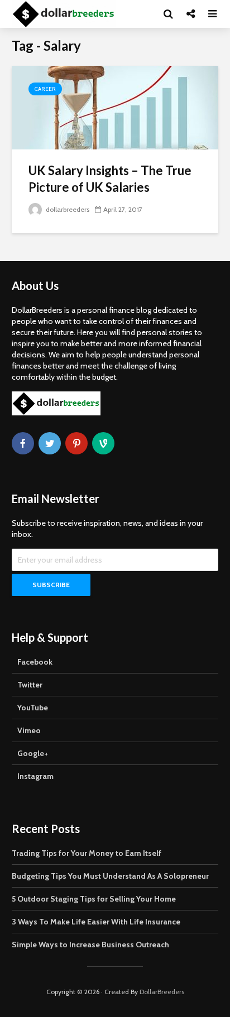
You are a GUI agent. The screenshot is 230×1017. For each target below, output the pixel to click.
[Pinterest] (76, 443)
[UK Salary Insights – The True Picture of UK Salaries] (115, 106)
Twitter (29, 685)
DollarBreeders (162, 991)
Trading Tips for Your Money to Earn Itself (86, 853)
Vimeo (29, 730)
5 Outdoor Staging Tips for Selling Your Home (94, 899)
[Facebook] (23, 443)
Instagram (35, 776)
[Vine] (103, 443)
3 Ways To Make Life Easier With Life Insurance (96, 922)
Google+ (32, 753)
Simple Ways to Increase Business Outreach (90, 944)
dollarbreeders (66, 209)
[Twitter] (50, 443)
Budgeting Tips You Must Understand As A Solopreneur (110, 876)
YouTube (32, 708)
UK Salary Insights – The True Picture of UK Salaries (109, 179)
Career (45, 89)
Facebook (34, 662)
